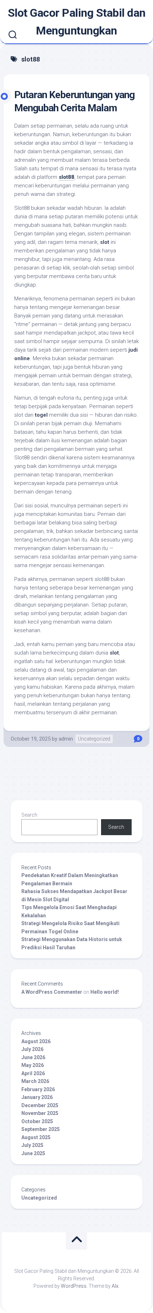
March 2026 (35, 1081)
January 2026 (37, 1097)
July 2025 (32, 1145)
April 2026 (33, 1073)
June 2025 (33, 1153)
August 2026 (36, 1041)
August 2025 (36, 1137)
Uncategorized (94, 739)
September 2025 (40, 1129)
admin (66, 739)
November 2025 (39, 1113)
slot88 (66, 177)
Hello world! (104, 992)
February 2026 (38, 1089)
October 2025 (37, 1121)
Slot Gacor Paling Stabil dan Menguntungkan (77, 21)
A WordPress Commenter (51, 992)
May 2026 (32, 1065)
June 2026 (33, 1057)
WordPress (73, 1286)
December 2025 (39, 1105)
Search (29, 815)
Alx (115, 1286)
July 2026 (32, 1049)
